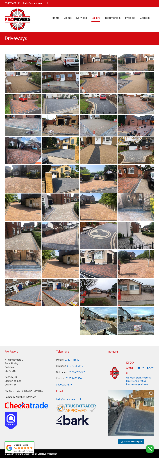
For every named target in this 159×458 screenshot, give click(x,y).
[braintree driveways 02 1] (60, 82)
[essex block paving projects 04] (136, 179)
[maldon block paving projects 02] (60, 179)
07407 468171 (13, 3)
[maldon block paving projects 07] (23, 207)
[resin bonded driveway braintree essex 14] (98, 125)
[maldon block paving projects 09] (98, 235)
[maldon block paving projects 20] (60, 264)
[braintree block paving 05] (136, 104)
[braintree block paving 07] (60, 104)
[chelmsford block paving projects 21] (60, 150)
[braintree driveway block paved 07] (60, 62)
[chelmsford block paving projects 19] (23, 150)
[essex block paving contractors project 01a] (98, 292)
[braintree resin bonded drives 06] (23, 82)
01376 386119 (75, 366)
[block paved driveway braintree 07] (60, 292)
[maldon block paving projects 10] (136, 235)
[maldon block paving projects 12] (60, 236)
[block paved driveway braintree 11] (23, 292)
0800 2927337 (64, 384)
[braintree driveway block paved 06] (23, 62)
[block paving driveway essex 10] (60, 125)
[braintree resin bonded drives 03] (136, 82)
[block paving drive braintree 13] (23, 125)
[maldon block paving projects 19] (23, 264)
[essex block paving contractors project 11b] (136, 292)
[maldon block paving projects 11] (23, 236)
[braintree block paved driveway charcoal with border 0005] (136, 321)
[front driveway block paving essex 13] (136, 150)
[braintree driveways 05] (98, 82)
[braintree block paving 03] (98, 104)
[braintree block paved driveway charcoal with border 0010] (98, 321)
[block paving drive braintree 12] (136, 125)
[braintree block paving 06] (23, 104)
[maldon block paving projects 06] (136, 207)
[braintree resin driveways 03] (98, 150)
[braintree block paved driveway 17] (98, 62)
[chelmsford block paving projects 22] (98, 179)
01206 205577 (77, 372)
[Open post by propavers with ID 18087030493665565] (131, 413)
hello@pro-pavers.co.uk (36, 3)
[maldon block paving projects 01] (23, 179)
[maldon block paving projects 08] (60, 207)
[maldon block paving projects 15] (98, 264)
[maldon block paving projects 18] (136, 264)
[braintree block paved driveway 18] (136, 62)
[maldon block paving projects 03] (98, 207)
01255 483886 (74, 378)
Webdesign (29, 454)
